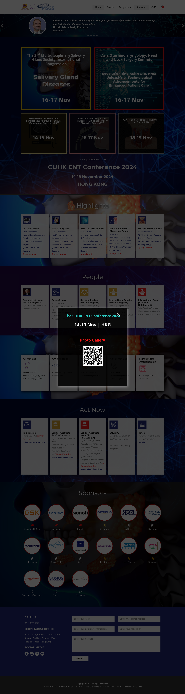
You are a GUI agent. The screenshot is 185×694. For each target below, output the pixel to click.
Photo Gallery (92, 340)
